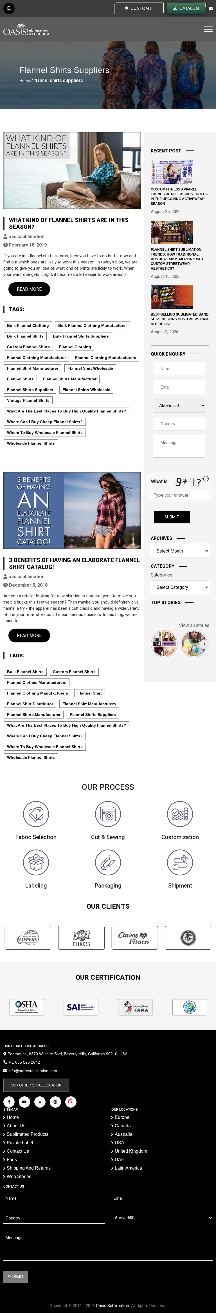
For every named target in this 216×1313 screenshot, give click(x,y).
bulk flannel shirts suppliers (81, 336)
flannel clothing (75, 347)
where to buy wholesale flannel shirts (45, 432)
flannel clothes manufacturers (36, 682)
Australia (123, 1134)
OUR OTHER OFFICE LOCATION (36, 1085)
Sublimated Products (27, 1134)
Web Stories (19, 1176)
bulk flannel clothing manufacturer (92, 325)
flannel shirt (89, 693)
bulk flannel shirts (25, 336)
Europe (122, 1117)
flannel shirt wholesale (90, 368)
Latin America (128, 1168)
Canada (123, 1125)
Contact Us (18, 1151)
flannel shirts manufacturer (69, 379)
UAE (119, 1159)
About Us (16, 1125)
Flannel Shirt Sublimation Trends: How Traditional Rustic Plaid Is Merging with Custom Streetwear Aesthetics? (177, 259)
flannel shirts (20, 379)
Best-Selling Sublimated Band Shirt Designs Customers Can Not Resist (180, 319)
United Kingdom (131, 1151)
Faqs (12, 1159)
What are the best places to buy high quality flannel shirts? (66, 411)
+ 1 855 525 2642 (23, 1062)
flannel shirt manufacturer (32, 368)
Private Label (20, 1142)
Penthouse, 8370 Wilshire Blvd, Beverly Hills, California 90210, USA (66, 1054)
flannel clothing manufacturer (36, 357)
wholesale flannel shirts (31, 443)
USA (119, 1142)
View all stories (194, 625)
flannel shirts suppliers (30, 389)
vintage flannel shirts (28, 400)
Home (24, 80)
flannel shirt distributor (30, 704)
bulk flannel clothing (28, 325)
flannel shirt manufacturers (89, 704)
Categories (161, 575)
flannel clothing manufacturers (105, 357)
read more (29, 289)
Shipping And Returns (29, 1168)
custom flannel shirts (28, 347)
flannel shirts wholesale (86, 389)
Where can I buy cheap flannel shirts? (45, 422)
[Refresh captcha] (205, 478)
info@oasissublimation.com (32, 1070)
